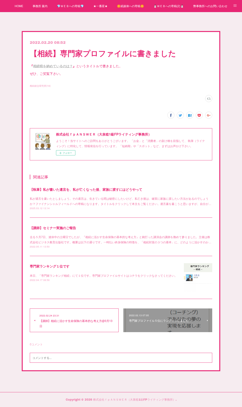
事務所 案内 (40, 6)
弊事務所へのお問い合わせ (210, 6)
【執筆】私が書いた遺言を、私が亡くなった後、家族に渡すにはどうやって (86, 189)
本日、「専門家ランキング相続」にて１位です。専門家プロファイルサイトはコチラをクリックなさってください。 (103, 275)
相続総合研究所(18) (40, 85)
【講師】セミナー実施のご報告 (53, 227)
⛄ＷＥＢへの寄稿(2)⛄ (168, 6)
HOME (19, 6)
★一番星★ (100, 6)
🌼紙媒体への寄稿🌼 (130, 6)
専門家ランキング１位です (49, 266)
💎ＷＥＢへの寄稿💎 (70, 6)
